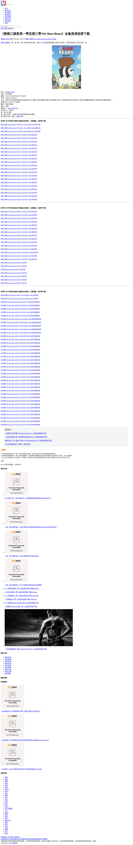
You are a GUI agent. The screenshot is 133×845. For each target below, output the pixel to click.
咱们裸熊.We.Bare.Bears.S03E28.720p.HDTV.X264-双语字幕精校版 (20, 387)
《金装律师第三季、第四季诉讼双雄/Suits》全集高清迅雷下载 (26, 437)
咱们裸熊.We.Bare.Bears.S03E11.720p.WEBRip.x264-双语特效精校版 (21, 326)
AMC (6, 826)
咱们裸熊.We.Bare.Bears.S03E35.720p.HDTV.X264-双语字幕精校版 (20, 407)
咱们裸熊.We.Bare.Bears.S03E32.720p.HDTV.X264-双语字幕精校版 (20, 401)
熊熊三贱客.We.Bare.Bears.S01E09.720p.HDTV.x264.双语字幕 (19, 141)
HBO (6, 812)
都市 (6, 795)
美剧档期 (4, 839)
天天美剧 (4, 457)
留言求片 (17, 837)
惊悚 (6, 785)
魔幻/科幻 (8, 657)
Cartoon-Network (47, 39)
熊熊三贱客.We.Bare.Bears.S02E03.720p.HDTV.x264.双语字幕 (19, 218)
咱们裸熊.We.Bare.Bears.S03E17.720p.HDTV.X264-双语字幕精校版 (20, 349)
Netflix (7, 789)
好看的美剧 (24, 839)
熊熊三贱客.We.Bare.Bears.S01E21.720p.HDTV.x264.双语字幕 (19, 182)
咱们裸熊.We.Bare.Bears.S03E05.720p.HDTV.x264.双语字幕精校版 (20, 305)
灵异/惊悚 (8, 659)
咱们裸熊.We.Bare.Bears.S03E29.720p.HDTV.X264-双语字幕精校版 (20, 390)
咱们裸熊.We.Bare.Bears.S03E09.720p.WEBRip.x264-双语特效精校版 (21, 319)
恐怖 (6, 801)
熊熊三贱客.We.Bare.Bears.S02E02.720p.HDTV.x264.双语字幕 (19, 215)
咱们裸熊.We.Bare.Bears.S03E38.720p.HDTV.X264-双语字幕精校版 (20, 421)
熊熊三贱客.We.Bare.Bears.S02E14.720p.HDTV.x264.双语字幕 (19, 259)
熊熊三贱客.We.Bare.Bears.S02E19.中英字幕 (14, 273)
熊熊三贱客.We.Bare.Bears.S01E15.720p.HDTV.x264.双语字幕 (19, 162)
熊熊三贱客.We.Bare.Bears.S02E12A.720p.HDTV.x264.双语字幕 (19, 252)
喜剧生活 (8, 19)
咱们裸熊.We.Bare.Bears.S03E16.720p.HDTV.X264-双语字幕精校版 (20, 346)
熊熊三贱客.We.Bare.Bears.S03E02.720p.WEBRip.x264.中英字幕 (19, 298)
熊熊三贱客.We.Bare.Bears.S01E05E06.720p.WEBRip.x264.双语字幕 (21, 131)
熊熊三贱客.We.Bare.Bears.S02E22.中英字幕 (14, 283)
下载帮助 (3, 450)
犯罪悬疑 (8, 17)
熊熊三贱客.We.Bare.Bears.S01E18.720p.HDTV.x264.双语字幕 (19, 172)
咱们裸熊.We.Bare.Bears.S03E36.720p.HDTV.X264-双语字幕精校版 (20, 411)
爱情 (6, 814)
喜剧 (6, 779)
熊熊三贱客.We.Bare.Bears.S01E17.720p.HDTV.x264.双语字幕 (19, 169)
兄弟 (46, 42)
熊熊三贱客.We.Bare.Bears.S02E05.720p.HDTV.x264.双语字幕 (19, 225)
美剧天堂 (17, 839)
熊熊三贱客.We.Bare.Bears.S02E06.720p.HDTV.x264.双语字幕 (19, 228)
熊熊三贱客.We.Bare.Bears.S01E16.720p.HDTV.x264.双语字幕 (19, 165)
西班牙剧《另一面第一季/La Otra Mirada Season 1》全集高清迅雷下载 (28, 440)
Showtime (8, 820)
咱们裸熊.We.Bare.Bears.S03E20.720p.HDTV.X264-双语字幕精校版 (20, 360)
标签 (6, 23)
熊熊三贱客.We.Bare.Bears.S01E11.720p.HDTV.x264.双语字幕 (19, 148)
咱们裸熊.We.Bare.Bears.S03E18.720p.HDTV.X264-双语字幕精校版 (20, 353)
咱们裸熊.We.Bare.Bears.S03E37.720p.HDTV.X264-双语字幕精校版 (20, 414)
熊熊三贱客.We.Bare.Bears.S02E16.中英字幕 (14, 262)
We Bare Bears (37, 39)
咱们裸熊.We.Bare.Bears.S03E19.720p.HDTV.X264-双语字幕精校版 (20, 356)
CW (6, 810)
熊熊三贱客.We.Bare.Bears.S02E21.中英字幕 (14, 279)
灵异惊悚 (8, 12)
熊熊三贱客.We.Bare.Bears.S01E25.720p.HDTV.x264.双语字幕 (19, 196)
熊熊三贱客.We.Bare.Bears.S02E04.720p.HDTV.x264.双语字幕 (19, 222)
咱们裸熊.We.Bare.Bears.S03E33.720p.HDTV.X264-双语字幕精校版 (20, 404)
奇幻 (6, 797)
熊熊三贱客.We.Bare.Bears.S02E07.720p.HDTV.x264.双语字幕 (19, 232)
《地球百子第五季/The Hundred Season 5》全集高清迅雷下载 (25, 433)
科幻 (6, 791)
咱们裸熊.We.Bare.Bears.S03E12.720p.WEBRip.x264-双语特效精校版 (21, 329)
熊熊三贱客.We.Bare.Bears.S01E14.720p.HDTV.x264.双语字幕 (19, 158)
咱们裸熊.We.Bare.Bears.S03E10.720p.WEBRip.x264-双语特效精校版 (21, 322)
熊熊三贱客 (29, 39)
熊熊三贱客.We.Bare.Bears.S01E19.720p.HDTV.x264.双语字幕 (19, 175)
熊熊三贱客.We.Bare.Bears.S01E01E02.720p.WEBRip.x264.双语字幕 (21, 124)
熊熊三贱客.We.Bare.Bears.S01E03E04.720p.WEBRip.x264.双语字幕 (21, 128)
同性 (6, 833)
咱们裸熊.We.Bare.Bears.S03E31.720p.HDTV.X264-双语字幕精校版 (20, 397)
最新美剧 (38, 839)
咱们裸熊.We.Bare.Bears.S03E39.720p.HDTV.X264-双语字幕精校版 (20, 424)
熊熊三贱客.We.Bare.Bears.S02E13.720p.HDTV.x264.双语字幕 (19, 256)
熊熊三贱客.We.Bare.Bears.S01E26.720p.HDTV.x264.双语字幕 (19, 199)
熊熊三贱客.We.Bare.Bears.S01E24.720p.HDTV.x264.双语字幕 (19, 192)
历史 (6, 793)
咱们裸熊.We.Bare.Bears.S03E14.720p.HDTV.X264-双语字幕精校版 (20, 339)
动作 (6, 783)
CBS (6, 805)
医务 (6, 824)
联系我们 (4, 837)
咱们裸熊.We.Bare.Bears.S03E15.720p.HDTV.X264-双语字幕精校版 (20, 343)
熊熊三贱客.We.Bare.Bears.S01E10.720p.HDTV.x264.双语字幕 (19, 145)
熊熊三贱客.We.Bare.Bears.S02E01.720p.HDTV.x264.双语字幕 (19, 211)
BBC (6, 803)
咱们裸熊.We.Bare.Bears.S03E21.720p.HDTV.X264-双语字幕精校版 (20, 363)
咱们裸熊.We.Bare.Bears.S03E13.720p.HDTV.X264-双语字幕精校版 (20, 336)
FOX (6, 828)
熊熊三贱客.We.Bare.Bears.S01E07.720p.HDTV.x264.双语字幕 (19, 134)
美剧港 (3, 39)
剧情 (6, 777)
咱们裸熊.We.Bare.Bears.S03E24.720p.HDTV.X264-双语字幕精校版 (20, 373)
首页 (6, 8)
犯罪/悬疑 (8, 661)
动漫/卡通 (7, 28)
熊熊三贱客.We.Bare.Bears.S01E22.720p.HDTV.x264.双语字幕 (19, 186)
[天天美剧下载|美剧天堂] (7, 5)
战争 (6, 816)
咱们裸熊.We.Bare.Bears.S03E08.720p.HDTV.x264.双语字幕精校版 (20, 315)
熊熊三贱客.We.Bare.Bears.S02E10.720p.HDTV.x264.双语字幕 (19, 242)
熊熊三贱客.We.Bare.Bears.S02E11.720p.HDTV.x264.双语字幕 (19, 245)
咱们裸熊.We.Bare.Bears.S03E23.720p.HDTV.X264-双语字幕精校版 (20, 370)
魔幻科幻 (8, 10)
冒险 (6, 822)
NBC (6, 807)
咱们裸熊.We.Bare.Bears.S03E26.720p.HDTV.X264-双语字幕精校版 (20, 380)
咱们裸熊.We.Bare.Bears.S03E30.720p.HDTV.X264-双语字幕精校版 (20, 394)
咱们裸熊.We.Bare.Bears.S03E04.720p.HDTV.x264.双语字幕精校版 (20, 302)
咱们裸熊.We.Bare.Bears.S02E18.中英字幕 (13, 269)
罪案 (6, 781)
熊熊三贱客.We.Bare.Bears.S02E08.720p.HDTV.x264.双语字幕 (19, 235)
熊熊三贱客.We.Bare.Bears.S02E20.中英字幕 (14, 276)
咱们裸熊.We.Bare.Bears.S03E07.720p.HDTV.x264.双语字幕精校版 (20, 312)
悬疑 (6, 787)
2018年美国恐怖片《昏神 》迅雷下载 (17, 444)
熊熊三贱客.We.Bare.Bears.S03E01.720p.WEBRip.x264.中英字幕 (19, 295)
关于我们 (10, 837)
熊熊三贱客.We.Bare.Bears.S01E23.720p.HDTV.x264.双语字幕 (19, 189)
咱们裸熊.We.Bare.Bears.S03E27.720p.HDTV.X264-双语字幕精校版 (20, 383)
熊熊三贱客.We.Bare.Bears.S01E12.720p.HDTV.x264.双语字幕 (19, 152)
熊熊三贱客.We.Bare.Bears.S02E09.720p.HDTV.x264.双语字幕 (19, 239)
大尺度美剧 (8, 808)
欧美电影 (8, 673)
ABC (6, 799)
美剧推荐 (31, 839)
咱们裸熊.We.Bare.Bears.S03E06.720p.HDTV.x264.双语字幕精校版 (20, 309)
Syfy (6, 831)
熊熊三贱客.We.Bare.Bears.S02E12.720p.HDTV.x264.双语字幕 (19, 249)
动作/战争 (8, 665)
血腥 (6, 829)
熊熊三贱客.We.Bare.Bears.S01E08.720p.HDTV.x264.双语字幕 (19, 138)
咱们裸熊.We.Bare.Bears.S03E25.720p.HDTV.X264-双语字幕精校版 (20, 377)
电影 (6, 818)
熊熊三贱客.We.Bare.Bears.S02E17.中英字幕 (14, 266)
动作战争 (8, 21)
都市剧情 (8, 14)
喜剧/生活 (8, 663)
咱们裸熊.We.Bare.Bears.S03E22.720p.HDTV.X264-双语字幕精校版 (20, 366)
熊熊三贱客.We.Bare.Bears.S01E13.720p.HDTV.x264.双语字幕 (19, 155)
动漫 (54, 39)
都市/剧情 (8, 667)
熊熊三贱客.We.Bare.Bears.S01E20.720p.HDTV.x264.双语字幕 (19, 179)
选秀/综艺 (8, 669)
